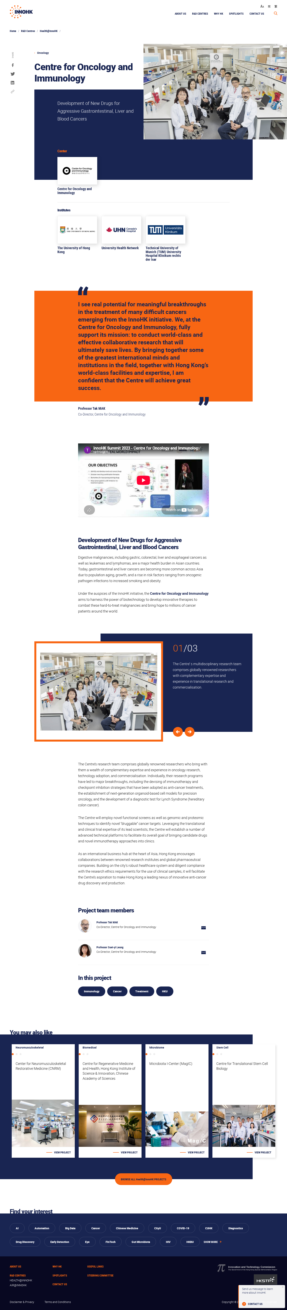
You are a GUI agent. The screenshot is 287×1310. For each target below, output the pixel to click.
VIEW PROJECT (62, 1152)
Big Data (70, 1228)
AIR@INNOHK (18, 1285)
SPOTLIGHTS (236, 13)
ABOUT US (180, 13)
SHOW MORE (211, 1242)
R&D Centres (28, 31)
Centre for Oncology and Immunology (179, 593)
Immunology (91, 991)
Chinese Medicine (127, 1228)
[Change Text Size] (262, 6)
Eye (87, 1242)
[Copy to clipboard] (13, 92)
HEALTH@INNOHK (21, 1280)
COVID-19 (183, 1228)
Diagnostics (235, 1228)
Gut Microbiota (141, 1242)
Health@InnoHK (49, 31)
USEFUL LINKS (95, 1266)
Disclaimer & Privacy (22, 1302)
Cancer (117, 991)
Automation (42, 1228)
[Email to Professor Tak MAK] (203, 928)
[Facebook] (13, 65)
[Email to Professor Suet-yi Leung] (203, 953)
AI (17, 1228)
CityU (157, 1228)
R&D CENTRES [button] (200, 13)
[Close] (283, 1287)
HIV (168, 1242)
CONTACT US (257, 13)
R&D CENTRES (18, 1275)
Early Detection (59, 1242)
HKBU (190, 1242)
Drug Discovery (25, 1242)
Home (13, 31)
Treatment (141, 991)
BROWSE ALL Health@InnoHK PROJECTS (143, 1179)
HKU (165, 991)
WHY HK (218, 13)
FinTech (111, 1242)
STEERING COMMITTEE (100, 1275)
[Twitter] (13, 74)
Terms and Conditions (58, 1302)
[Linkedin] (13, 83)
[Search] (275, 13)
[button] (189, 732)
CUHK (208, 1228)
